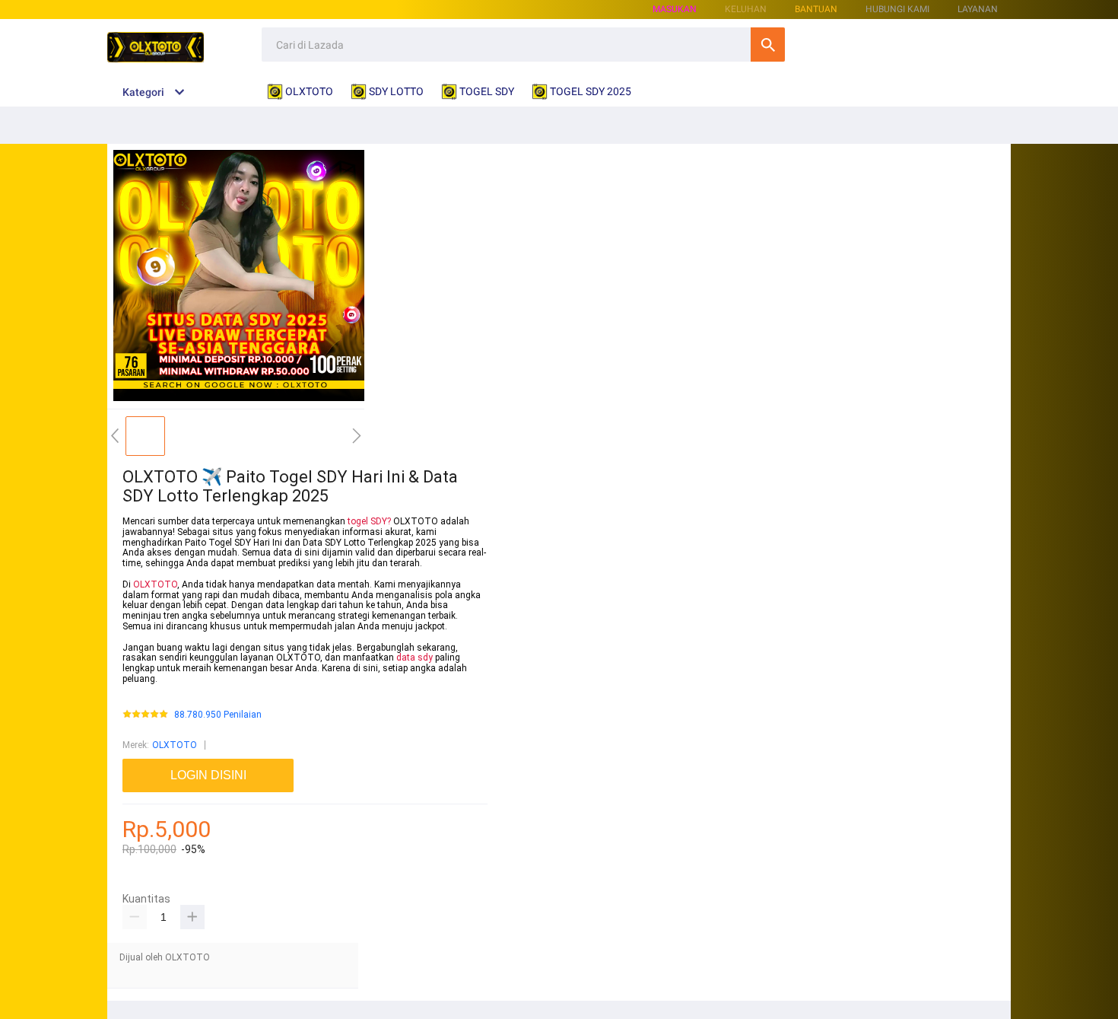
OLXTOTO (155, 584)
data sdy (414, 657)
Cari (768, 44)
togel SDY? (369, 521)
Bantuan (816, 9)
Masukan (675, 9)
